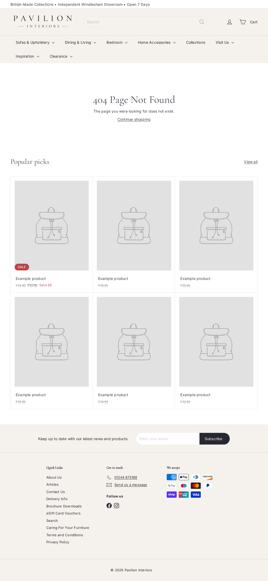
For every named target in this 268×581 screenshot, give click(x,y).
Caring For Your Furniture (67, 527)
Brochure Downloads (64, 506)
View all (251, 161)
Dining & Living (78, 42)
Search (52, 520)
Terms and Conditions (64, 535)
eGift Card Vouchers (63, 513)
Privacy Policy (57, 542)
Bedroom (115, 42)
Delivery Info (57, 499)
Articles (52, 484)
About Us (54, 477)
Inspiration (25, 56)
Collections (195, 42)
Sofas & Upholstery (33, 42)
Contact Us (55, 492)
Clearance (59, 56)
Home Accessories (155, 42)
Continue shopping (134, 119)
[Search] (202, 21)
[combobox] (146, 21)
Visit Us (223, 42)
